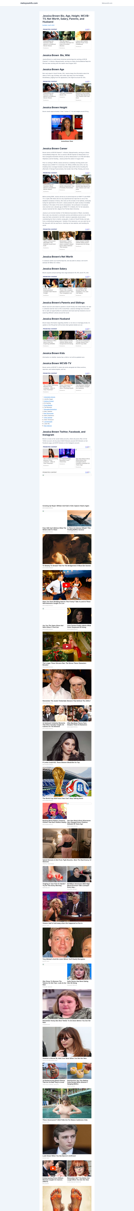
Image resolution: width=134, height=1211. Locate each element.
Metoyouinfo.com (107, 3)
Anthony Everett (49, 401)
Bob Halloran (48, 426)
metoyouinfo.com (29, 3)
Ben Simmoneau (49, 413)
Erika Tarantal (48, 417)
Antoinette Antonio (49, 397)
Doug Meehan (48, 405)
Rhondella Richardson (50, 409)
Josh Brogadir (48, 421)
